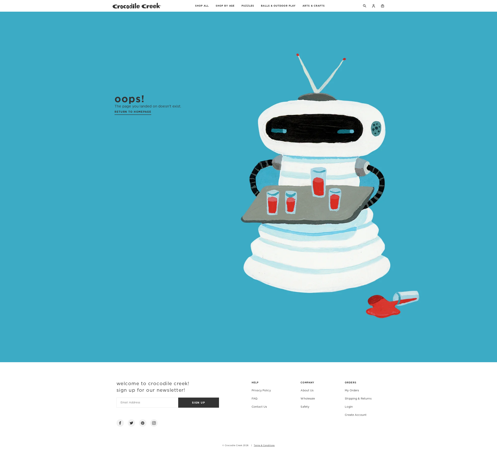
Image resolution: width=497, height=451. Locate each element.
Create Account (356, 415)
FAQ (254, 398)
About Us (307, 390)
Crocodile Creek (233, 446)
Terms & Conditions (264, 446)
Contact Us (259, 407)
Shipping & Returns (358, 398)
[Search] (365, 6)
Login (374, 6)
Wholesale (308, 398)
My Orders (352, 390)
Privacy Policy (261, 390)
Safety (305, 407)
